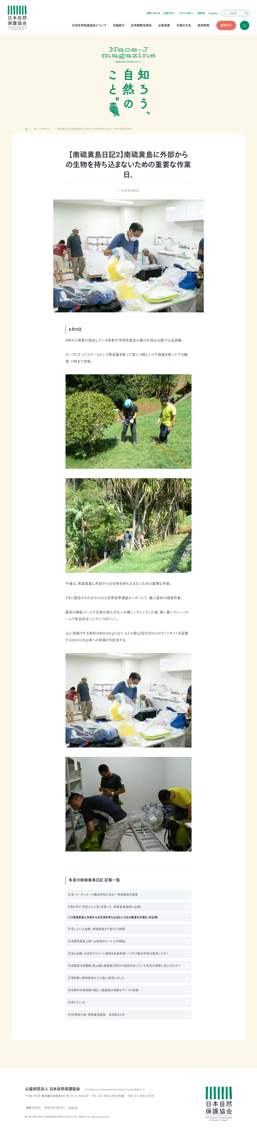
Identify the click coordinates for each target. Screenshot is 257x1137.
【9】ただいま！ (76, 1002)
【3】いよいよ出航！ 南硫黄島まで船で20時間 (96, 929)
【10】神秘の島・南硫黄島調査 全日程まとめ (96, 1014)
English (212, 13)
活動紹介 (119, 25)
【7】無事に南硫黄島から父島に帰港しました (96, 978)
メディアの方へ (186, 13)
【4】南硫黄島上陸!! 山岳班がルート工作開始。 (97, 941)
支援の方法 (183, 25)
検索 (246, 13)
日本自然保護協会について (89, 25)
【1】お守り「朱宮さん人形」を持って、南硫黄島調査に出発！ (104, 907)
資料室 (201, 13)
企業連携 (164, 25)
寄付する (226, 25)
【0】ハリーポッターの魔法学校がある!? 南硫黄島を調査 (103, 894)
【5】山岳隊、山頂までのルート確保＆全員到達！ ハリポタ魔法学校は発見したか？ (118, 953)
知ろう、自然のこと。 (42, 129)
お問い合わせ (153, 13)
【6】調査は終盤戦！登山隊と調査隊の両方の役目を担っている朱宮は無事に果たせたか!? (124, 965)
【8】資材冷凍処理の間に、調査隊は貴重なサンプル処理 (103, 990)
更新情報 (203, 25)
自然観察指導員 (141, 25)
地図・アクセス (33, 1107)
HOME (26, 129)
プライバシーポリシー (54, 1107)
